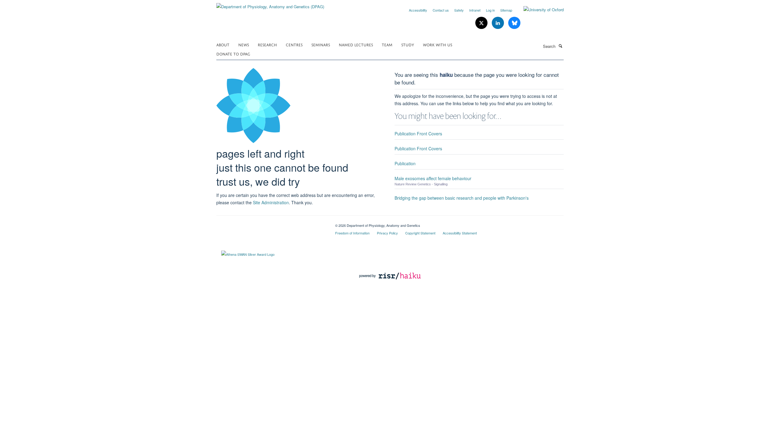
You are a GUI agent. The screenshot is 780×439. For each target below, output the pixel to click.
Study (407, 44)
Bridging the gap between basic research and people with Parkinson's (462, 198)
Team (387, 44)
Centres (294, 44)
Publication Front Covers (418, 133)
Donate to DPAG (233, 53)
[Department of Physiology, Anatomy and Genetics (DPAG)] (270, 4)
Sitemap (506, 10)
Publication (405, 163)
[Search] (560, 45)
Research (267, 44)
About (222, 44)
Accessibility (418, 10)
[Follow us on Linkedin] (498, 23)
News (243, 44)
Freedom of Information (352, 232)
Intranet (474, 10)
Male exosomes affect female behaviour (433, 178)
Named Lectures (356, 44)
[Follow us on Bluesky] (514, 23)
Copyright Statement (420, 232)
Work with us (437, 44)
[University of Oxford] (539, 9)
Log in (490, 10)
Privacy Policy (387, 232)
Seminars (320, 44)
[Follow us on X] (482, 23)
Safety (459, 10)
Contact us (441, 10)
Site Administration (271, 202)
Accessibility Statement (460, 232)
